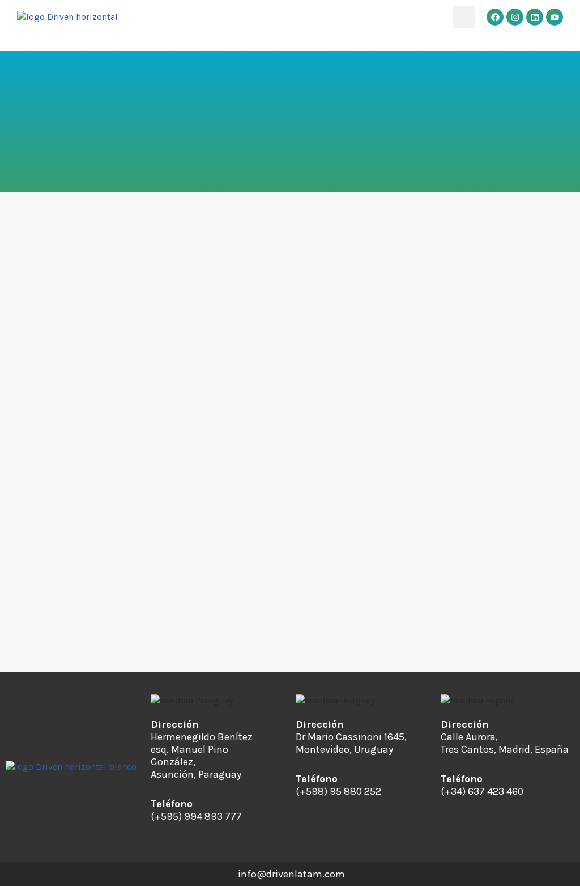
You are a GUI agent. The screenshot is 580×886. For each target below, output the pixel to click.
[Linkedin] (534, 17)
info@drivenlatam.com (291, 874)
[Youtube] (554, 17)
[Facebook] (495, 17)
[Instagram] (514, 17)
